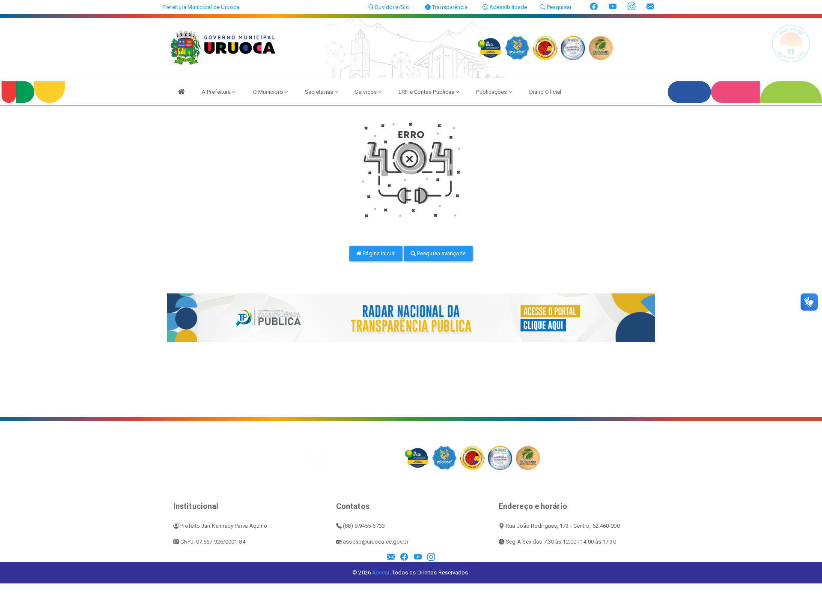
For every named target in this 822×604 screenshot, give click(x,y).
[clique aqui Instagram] (431, 557)
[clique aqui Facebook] (404, 557)
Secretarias (319, 92)
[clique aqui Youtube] (418, 557)
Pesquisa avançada (441, 253)
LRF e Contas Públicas (427, 92)
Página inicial (378, 253)
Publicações (492, 92)
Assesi (381, 572)
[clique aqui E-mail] (391, 557)
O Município (268, 92)
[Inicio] (181, 91)
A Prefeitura (217, 92)
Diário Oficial (545, 92)
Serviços (366, 92)
